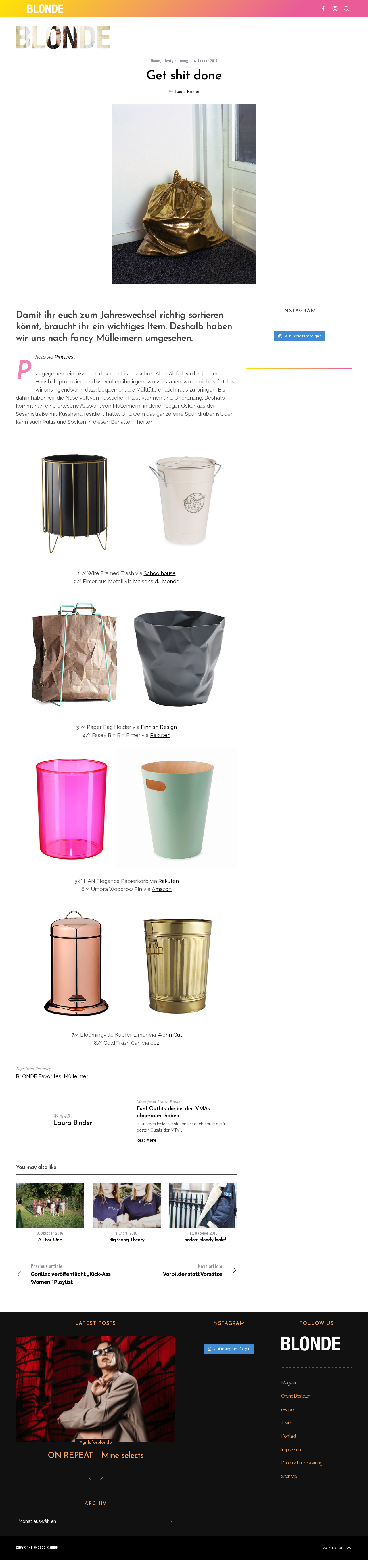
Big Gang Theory (126, 1240)
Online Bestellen (296, 1396)
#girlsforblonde (96, 1442)
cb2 (154, 1043)
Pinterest (65, 357)
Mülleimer (76, 1076)
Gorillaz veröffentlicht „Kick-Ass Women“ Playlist (71, 1274)
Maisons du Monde (156, 581)
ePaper (287, 1409)
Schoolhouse (160, 573)
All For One (50, 1240)
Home (155, 61)
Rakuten (160, 735)
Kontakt (288, 1436)
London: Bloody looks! (203, 1240)
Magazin (289, 1383)
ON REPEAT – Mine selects (95, 1456)
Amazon (162, 889)
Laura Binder (187, 91)
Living (183, 61)
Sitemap (289, 1476)
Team (286, 1423)
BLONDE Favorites (38, 1076)
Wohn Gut (169, 1035)
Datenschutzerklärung (301, 1463)
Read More (146, 1140)
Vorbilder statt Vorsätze (192, 1270)
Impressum (291, 1449)
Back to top (332, 1548)
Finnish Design (159, 727)
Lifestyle (169, 61)
